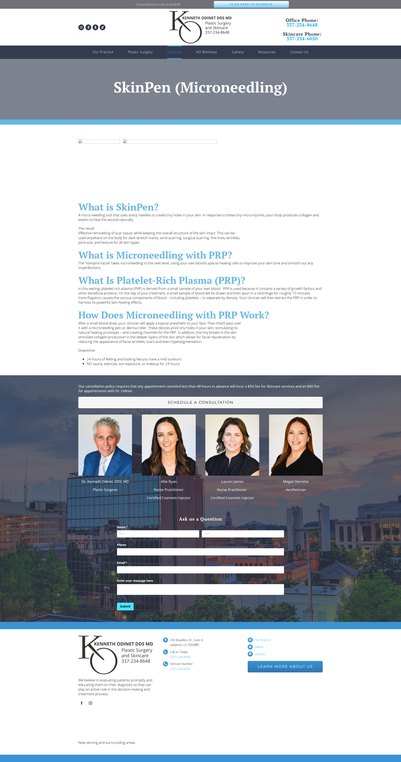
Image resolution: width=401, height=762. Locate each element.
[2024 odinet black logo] (200, 12)
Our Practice (263, 640)
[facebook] (81, 703)
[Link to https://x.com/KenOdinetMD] (95, 27)
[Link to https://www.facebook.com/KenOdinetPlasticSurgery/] (88, 27)
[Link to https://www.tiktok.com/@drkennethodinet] (102, 27)
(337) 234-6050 (180, 669)
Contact (260, 654)
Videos (259, 647)
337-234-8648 (302, 25)
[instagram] (90, 703)
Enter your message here (135, 581)
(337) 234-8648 (180, 657)
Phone (121, 545)
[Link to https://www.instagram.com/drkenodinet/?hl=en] (81, 27)
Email (128, 563)
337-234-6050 (302, 39)
